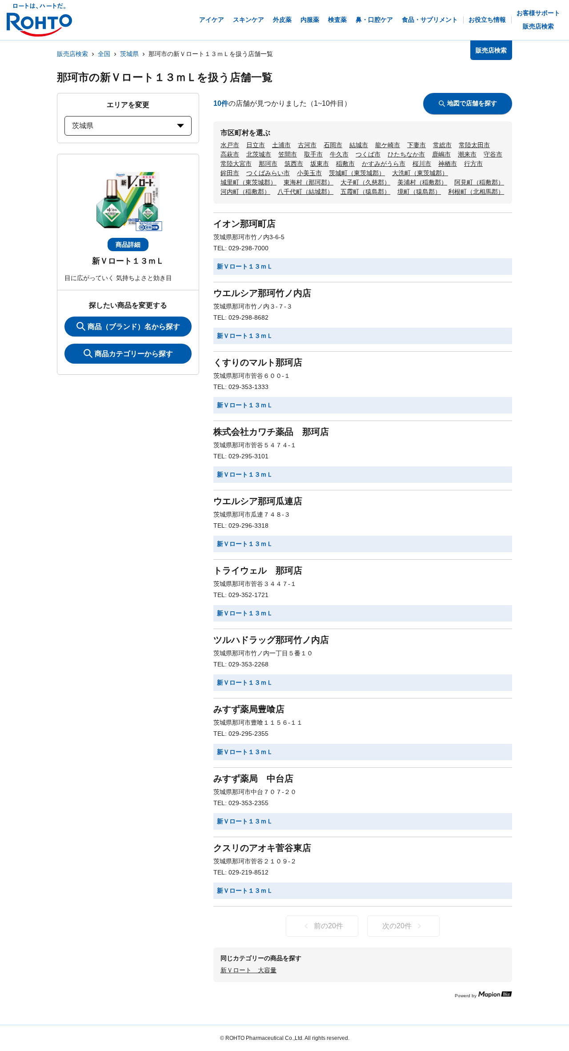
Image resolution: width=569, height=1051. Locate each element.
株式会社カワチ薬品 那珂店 (271, 432)
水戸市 (229, 144)
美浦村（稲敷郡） (422, 182)
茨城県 (129, 53)
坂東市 (319, 163)
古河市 (307, 144)
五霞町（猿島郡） (365, 191)
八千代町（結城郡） (305, 191)
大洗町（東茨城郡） (420, 173)
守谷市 (493, 154)
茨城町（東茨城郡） (357, 173)
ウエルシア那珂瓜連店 (257, 501)
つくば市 (368, 154)
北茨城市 (258, 154)
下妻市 (416, 144)
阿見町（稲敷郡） (479, 182)
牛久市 (339, 154)
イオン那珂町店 (244, 224)
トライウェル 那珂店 (257, 570)
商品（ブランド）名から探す (134, 326)
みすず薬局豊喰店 (248, 709)
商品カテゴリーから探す (134, 353)
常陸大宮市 (236, 163)
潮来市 (467, 154)
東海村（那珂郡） (308, 182)
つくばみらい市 (268, 173)
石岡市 (333, 144)
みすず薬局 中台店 (253, 778)
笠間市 (287, 154)
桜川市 (422, 163)
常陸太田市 (474, 144)
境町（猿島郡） (419, 191)
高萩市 (229, 154)
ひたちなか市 (406, 154)
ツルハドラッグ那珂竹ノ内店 (271, 640)
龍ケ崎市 (387, 144)
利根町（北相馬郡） (476, 191)
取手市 (313, 154)
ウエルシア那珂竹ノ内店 (262, 293)
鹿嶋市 (441, 154)
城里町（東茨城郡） (248, 182)
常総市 (442, 144)
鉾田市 (229, 173)
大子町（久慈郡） (365, 182)
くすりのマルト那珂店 (257, 362)
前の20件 (328, 926)
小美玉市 (309, 173)
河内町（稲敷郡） (245, 191)
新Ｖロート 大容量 (248, 970)
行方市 (473, 163)
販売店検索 (72, 53)
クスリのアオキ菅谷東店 (262, 848)
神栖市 (447, 163)
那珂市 (268, 163)
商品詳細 (128, 244)
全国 (104, 53)
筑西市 (293, 163)
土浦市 (281, 144)
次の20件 (397, 926)
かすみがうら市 (383, 163)
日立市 (255, 144)
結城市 (358, 144)
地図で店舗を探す (472, 103)
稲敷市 (345, 163)
